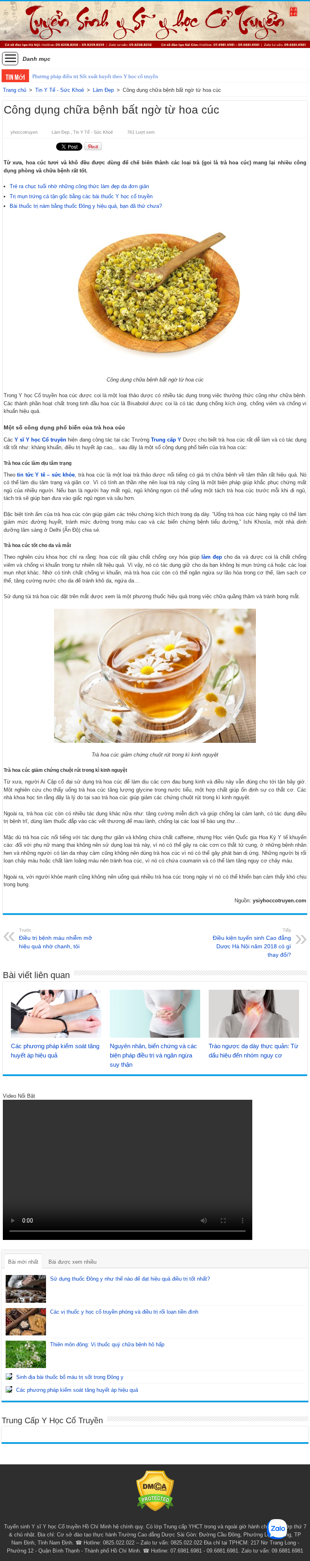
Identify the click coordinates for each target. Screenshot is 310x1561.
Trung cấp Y (166, 440)
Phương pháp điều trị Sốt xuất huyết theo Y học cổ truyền (95, 76)
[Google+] (148, 1517)
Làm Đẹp (103, 90)
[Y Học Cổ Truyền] (155, 24)
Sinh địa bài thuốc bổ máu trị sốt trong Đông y (70, 1377)
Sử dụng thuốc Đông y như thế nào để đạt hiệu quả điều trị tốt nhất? (130, 1279)
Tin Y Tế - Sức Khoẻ (59, 90)
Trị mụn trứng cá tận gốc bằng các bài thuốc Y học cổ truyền (81, 196)
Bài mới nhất (23, 1262)
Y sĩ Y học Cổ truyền (40, 440)
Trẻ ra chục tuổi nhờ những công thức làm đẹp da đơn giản (79, 186)
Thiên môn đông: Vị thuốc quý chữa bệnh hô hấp (107, 1344)
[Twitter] (163, 1517)
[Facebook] (155, 1517)
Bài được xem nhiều (72, 1262)
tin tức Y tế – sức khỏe (46, 475)
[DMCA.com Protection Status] (155, 1491)
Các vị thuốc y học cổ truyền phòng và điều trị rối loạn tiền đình (124, 1312)
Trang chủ (14, 90)
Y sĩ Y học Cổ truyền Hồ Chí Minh (71, 1527)
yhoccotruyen (24, 132)
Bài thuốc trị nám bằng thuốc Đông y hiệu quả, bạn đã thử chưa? (86, 206)
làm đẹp (211, 557)
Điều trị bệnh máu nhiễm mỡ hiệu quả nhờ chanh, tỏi (55, 938)
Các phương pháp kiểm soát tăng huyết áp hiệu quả (77, 1390)
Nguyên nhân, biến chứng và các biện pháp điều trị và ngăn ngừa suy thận (153, 1055)
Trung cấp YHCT (183, 1527)
